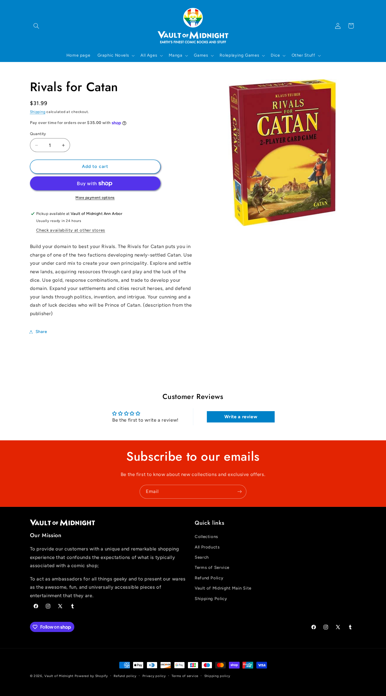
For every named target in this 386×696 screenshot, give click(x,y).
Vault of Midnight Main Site (223, 588)
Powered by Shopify (91, 676)
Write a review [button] (240, 416)
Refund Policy (209, 577)
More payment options (95, 197)
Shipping (37, 112)
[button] (36, 25)
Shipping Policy (211, 598)
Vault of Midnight (58, 676)
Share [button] (41, 331)
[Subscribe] (239, 492)
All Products (207, 547)
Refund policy (125, 676)
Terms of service (185, 676)
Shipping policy (217, 676)
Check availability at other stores (70, 230)
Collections (206, 536)
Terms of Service (212, 567)
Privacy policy (154, 676)
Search (202, 557)
